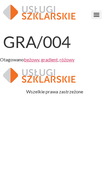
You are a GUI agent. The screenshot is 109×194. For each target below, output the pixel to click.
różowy (67, 59)
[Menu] (96, 14)
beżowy (31, 59)
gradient (49, 59)
